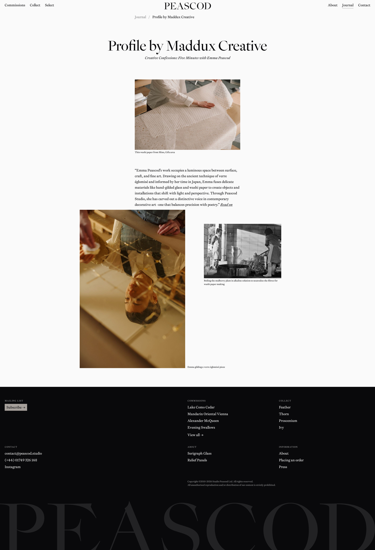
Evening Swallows (201, 427)
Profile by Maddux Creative (173, 17)
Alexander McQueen (203, 420)
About (284, 453)
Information (288, 447)
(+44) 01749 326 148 (21, 460)
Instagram (13, 466)
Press (283, 466)
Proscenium (288, 420)
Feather (285, 407)
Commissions (197, 400)
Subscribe (15, 407)
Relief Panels (197, 460)
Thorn (284, 413)
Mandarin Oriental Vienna (208, 413)
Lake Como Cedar (201, 407)
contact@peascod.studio (23, 453)
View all (195, 434)
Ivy (281, 427)
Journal (140, 17)
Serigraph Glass (200, 453)
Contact (11, 447)
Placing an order (291, 460)
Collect (285, 400)
